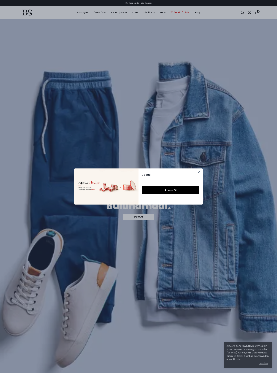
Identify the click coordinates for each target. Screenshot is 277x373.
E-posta (146, 174)
